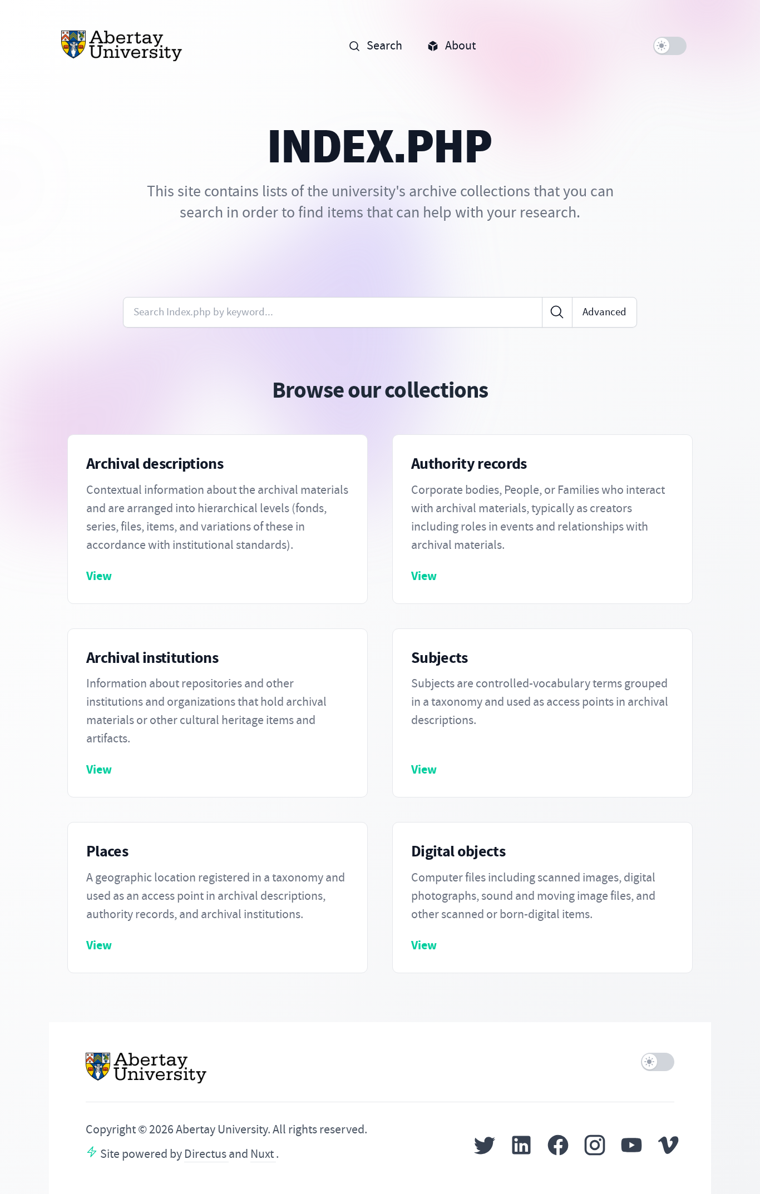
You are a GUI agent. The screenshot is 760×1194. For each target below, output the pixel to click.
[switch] (670, 46)
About (460, 45)
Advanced (604, 312)
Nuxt (263, 1154)
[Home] (122, 46)
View (99, 576)
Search (384, 45)
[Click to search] (557, 312)
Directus (206, 1154)
